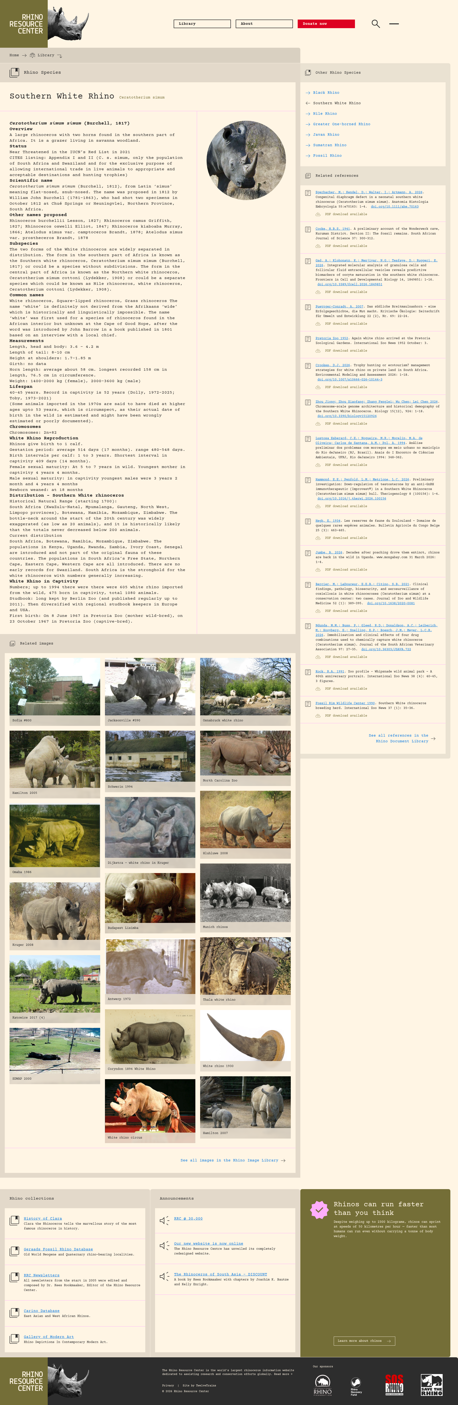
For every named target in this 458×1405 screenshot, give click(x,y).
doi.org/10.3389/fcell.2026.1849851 (349, 284)
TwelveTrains (206, 1385)
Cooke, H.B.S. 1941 (333, 229)
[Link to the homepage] (47, 24)
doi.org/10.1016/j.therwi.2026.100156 (351, 499)
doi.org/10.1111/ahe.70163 (395, 207)
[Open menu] (394, 24)
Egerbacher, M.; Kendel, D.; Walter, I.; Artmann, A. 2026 (369, 192)
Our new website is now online (208, 1244)
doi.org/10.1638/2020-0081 (391, 603)
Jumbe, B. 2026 (329, 553)
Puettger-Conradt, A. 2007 (339, 307)
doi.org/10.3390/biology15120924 (347, 416)
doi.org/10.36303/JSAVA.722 (386, 649)
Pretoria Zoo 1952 (332, 338)
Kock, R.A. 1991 (330, 672)
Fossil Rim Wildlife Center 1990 (345, 703)
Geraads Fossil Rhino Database (58, 1249)
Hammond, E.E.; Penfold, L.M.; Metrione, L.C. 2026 (362, 480)
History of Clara (43, 1219)
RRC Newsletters (42, 1275)
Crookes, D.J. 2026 (333, 365)
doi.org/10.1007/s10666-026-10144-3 (349, 380)
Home (14, 55)
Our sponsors (323, 1366)
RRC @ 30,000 (188, 1219)
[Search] (376, 24)
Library (46, 55)
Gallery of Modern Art (49, 1337)
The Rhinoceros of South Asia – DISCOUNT (220, 1274)
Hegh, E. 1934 (328, 521)
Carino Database (42, 1311)
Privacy (168, 1385)
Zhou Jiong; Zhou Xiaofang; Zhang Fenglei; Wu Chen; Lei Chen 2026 (377, 402)
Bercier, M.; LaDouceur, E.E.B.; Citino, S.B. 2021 (362, 584)
